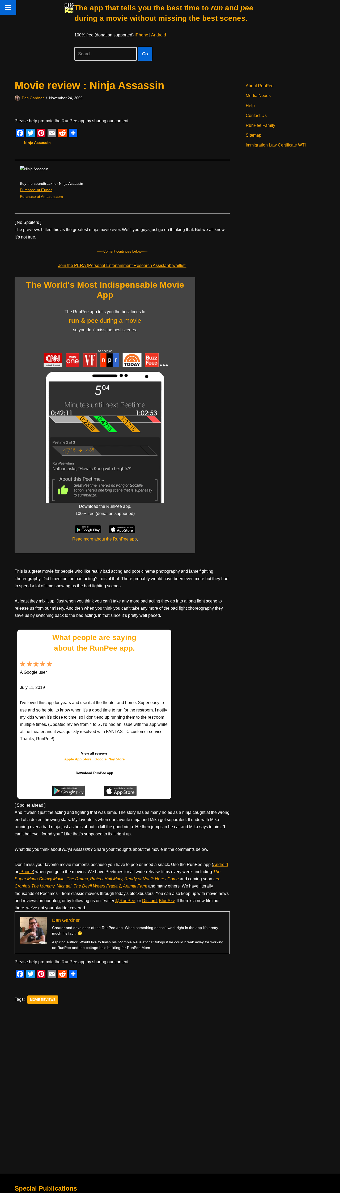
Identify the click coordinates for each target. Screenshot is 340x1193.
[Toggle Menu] (8, 7)
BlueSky (167, 900)
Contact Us (256, 115)
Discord (149, 900)
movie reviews (43, 1000)
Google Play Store (110, 759)
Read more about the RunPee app (104, 539)
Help (250, 105)
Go (145, 54)
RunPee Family (260, 125)
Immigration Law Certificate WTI (276, 145)
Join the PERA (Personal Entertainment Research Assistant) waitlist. (122, 265)
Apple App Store (77, 759)
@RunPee (125, 900)
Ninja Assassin (37, 142)
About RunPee (260, 85)
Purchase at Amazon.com (41, 196)
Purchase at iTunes (36, 190)
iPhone (141, 35)
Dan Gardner (33, 98)
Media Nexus (258, 95)
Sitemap (253, 135)
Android (158, 35)
